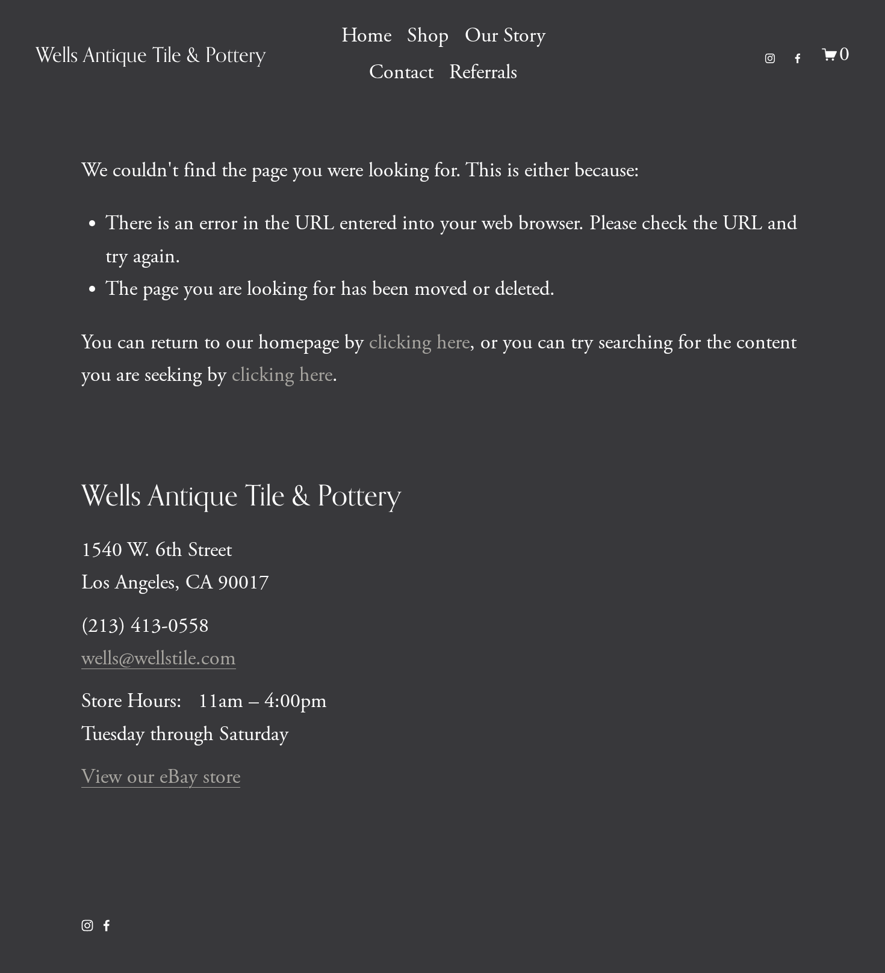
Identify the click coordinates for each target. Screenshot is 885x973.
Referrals (483, 72)
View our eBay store (160, 777)
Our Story (505, 36)
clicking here (419, 343)
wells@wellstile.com (158, 659)
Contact (401, 72)
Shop (428, 36)
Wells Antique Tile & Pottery (151, 54)
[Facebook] (798, 55)
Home (366, 36)
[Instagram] (770, 55)
